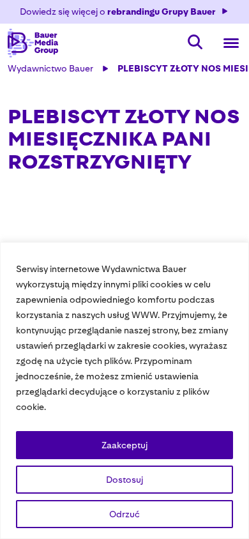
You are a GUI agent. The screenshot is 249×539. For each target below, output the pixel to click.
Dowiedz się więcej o (118, 11)
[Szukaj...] (195, 43)
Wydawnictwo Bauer (50, 68)
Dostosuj (124, 479)
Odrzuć (124, 514)
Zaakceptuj (124, 445)
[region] (124, 390)
